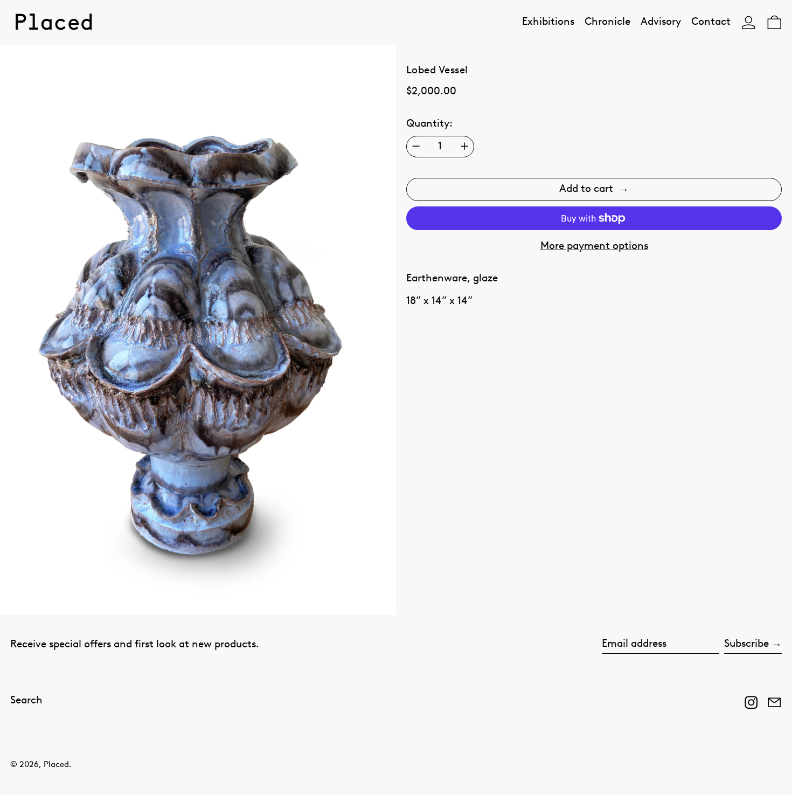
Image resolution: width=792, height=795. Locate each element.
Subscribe (746, 644)
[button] (774, 22)
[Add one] (464, 146)
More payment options (594, 246)
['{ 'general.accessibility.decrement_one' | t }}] (416, 146)
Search (26, 700)
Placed (56, 765)
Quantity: (429, 124)
